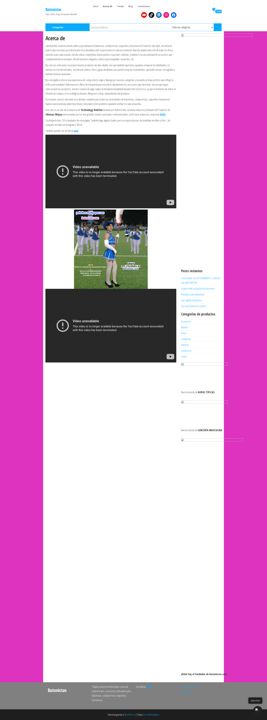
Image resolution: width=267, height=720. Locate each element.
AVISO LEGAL (185, 693)
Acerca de (107, 6)
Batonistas (53, 9)
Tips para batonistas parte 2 (194, 306)
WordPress (130, 714)
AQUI (163, 114)
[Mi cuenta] (207, 11)
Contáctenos (144, 6)
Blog (130, 6)
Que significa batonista (191, 300)
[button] (257, 710)
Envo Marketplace (151, 714)
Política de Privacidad (189, 687)
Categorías (57, 27)
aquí (76, 131)
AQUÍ (149, 687)
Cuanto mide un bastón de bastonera (198, 288)
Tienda (120, 6)
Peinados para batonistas (192, 294)
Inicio (95, 6)
